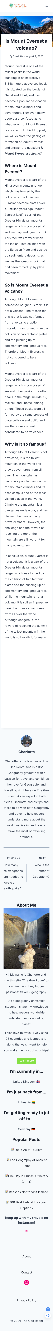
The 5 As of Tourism (28, 1150)
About (26, 1256)
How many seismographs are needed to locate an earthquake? (13, 873)
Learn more (26, 1060)
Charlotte (18, 56)
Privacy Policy (26, 1300)
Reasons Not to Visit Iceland (28, 1192)
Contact (26, 1272)
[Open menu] (46, 5)
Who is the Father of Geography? (41, 867)
